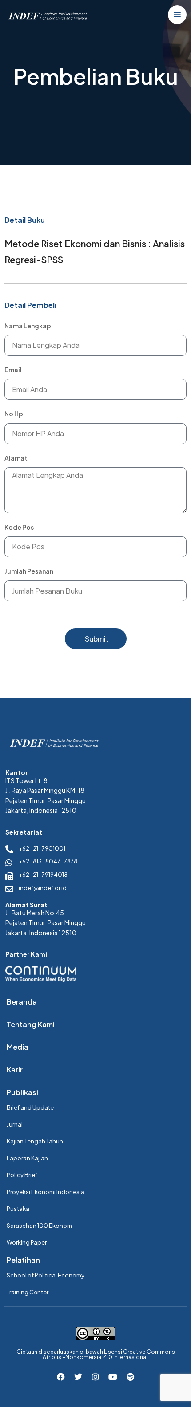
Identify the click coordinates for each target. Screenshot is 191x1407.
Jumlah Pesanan (28, 571)
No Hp (13, 414)
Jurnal (15, 1124)
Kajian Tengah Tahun (35, 1141)
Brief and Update (30, 1107)
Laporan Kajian (27, 1158)
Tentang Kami (31, 1024)
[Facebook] (61, 1377)
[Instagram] (95, 1377)
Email (13, 370)
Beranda (22, 1001)
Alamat (16, 458)
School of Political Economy (45, 1275)
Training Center (27, 1292)
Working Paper (27, 1242)
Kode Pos (19, 527)
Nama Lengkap (27, 326)
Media (17, 1047)
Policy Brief (22, 1174)
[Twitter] (78, 1377)
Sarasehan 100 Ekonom (39, 1225)
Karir (15, 1069)
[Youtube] (113, 1377)
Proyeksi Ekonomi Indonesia (45, 1191)
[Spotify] (130, 1377)
